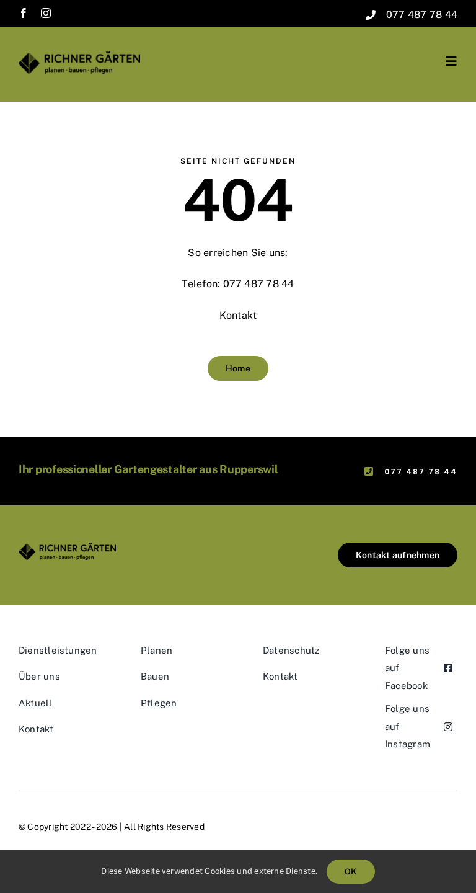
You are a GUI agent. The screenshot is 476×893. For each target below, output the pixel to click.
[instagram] (46, 13)
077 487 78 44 (421, 14)
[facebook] (24, 13)
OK (350, 871)
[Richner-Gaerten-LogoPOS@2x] (79, 56)
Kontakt (238, 315)
